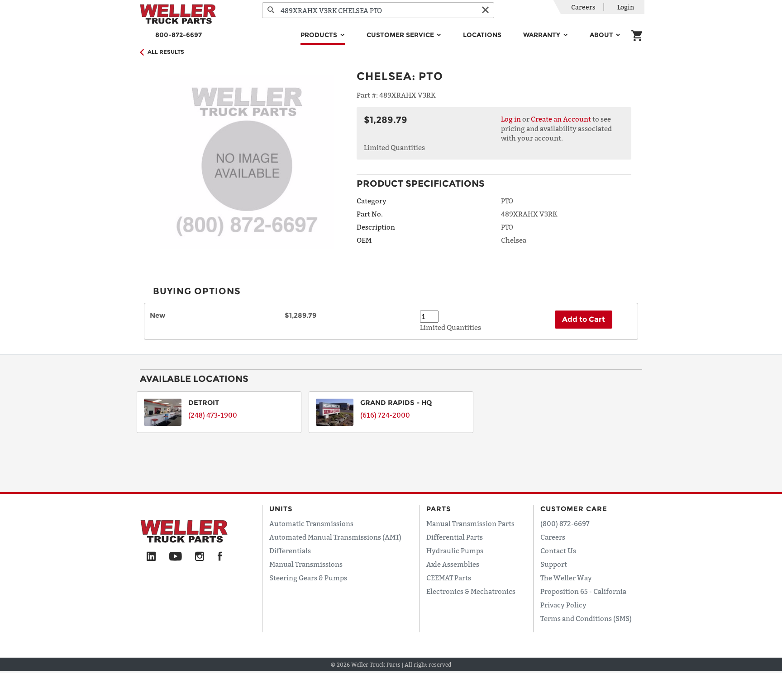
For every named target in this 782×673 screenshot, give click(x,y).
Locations (482, 35)
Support (553, 564)
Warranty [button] (542, 35)
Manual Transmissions (306, 564)
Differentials (290, 550)
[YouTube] (175, 556)
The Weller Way (566, 578)
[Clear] (485, 10)
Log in (511, 119)
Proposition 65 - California (583, 591)
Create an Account (561, 119)
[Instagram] (200, 556)
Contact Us (558, 550)
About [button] (602, 35)
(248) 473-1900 (212, 415)
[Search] (271, 10)
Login (625, 7)
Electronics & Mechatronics (470, 591)
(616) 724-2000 (385, 415)
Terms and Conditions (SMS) (586, 618)
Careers (583, 7)
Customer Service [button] (401, 35)
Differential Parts (454, 537)
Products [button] (319, 35)
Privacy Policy (563, 605)
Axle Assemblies (452, 564)
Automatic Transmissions (311, 523)
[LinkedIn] (151, 556)
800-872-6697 (178, 35)
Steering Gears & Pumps (308, 578)
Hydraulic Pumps (454, 550)
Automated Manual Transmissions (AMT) (335, 537)
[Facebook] (220, 556)
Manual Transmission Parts (470, 523)
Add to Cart (583, 319)
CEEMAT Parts (448, 578)
